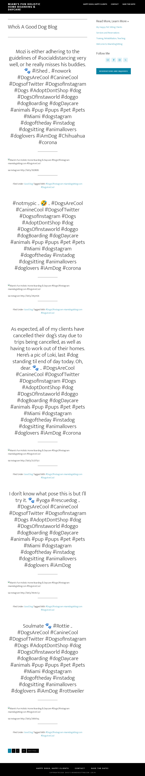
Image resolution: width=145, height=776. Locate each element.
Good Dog (28, 184)
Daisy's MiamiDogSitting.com (77, 772)
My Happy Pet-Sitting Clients (109, 27)
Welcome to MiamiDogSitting (109, 44)
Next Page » (32, 751)
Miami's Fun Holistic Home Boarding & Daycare (24, 7)
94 (24, 751)
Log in (93, 772)
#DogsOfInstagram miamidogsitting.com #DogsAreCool (61, 185)
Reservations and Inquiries (113, 71)
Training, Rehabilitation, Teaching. (111, 38)
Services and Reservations (107, 33)
